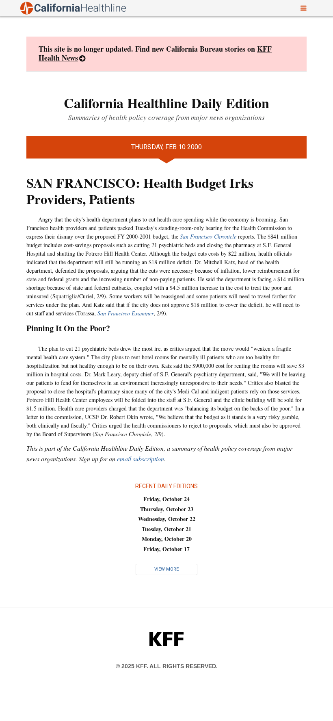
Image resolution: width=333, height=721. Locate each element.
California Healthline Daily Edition (166, 103)
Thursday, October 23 (166, 509)
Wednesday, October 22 (166, 519)
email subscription (140, 458)
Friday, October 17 (166, 549)
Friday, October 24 (166, 499)
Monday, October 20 (167, 538)
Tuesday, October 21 (166, 529)
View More (166, 569)
